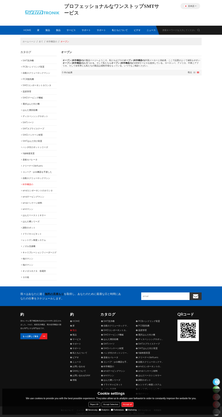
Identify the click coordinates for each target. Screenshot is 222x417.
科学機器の (52, 41)
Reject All (94, 404)
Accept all (127, 404)
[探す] (199, 30)
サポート (86, 30)
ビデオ (137, 30)
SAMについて (79, 371)
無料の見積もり (54, 294)
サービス (71, 30)
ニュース (151, 30)
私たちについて (120, 30)
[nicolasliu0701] (216, 382)
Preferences (118, 410)
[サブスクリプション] (196, 296)
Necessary (92, 410)
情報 (74, 380)
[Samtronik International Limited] (41, 13)
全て (41, 41)
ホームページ (29, 41)
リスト (194, 72)
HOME (27, 30)
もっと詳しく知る (30, 336)
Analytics (105, 410)
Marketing (132, 410)
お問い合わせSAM (81, 375)
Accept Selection (110, 404)
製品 (47, 30)
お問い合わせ (78, 366)
